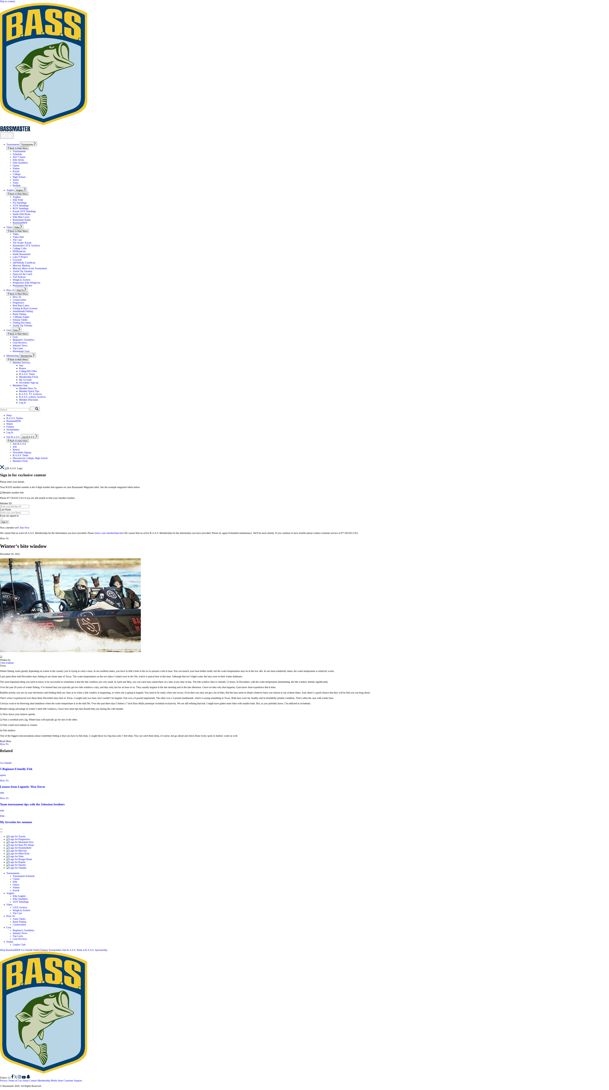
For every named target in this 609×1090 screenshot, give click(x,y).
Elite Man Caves (21, 217)
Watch (9, 424)
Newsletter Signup (22, 452)
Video (9, 227)
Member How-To (28, 388)
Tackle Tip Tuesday (22, 271)
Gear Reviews (20, 342)
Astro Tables (19, 919)
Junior (16, 179)
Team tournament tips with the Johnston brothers (32, 804)
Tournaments (12, 144)
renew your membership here (109, 533)
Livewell (17, 259)
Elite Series (18, 160)
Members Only (20, 385)
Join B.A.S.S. (13, 437)
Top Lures (18, 348)
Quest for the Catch (22, 274)
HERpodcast (19, 251)
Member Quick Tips (29, 391)
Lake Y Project (20, 257)
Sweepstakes (12, 429)
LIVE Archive (20, 907)
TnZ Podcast (19, 277)
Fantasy (10, 426)
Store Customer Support (70, 1080)
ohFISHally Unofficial (24, 262)
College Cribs (19, 248)
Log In (22, 402)
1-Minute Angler (21, 317)
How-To (10, 290)
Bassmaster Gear (21, 351)
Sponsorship (101, 950)
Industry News (20, 345)
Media (54, 1080)
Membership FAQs (28, 377)
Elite (2, 816)
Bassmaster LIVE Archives (26, 245)
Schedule (17, 154)
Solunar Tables (20, 319)
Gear (8, 330)
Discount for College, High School (30, 458)
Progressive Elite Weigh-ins (26, 282)
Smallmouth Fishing (23, 311)
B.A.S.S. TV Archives (30, 394)
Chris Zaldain (7, 662)
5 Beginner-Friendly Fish (16, 769)
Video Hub (18, 237)
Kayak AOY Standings (24, 211)
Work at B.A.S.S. (85, 950)
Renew (22, 368)
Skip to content (7, 1)
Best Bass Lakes (21, 305)
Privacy (4, 1080)
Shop (9, 415)
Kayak (16, 171)
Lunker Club (19, 944)
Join (21, 365)
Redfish (16, 185)
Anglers (10, 190)
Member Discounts (28, 399)
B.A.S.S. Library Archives (32, 397)
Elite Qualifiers (20, 162)
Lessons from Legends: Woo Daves (22, 786)
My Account (25, 379)
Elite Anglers (19, 896)
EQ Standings (20, 202)
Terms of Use (15, 1080)
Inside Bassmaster (22, 254)
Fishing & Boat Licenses (25, 308)
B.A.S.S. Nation (14, 418)
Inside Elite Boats (21, 214)
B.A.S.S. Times (27, 374)
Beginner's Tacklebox (23, 339)
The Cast (17, 239)
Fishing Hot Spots (22, 322)
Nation (16, 168)
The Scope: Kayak (22, 242)
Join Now (24, 527)
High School (19, 177)
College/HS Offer (28, 371)
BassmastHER (20, 222)
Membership (12, 355)
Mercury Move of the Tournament (30, 268)
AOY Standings (21, 205)
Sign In (4, 522)
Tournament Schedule (24, 876)
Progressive (18, 302)
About (25, 1080)
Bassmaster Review (22, 285)
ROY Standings (21, 208)
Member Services (21, 362)
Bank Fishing (19, 314)
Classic (16, 879)
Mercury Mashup (21, 265)
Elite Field (18, 199)
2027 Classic (19, 157)
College (16, 174)
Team (15, 182)
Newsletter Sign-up (28, 382)
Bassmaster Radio (22, 219)
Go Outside (6, 763)
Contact (33, 1080)
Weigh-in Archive (21, 279)
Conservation (19, 299)
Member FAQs (20, 461)
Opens (16, 165)
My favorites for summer (16, 822)
